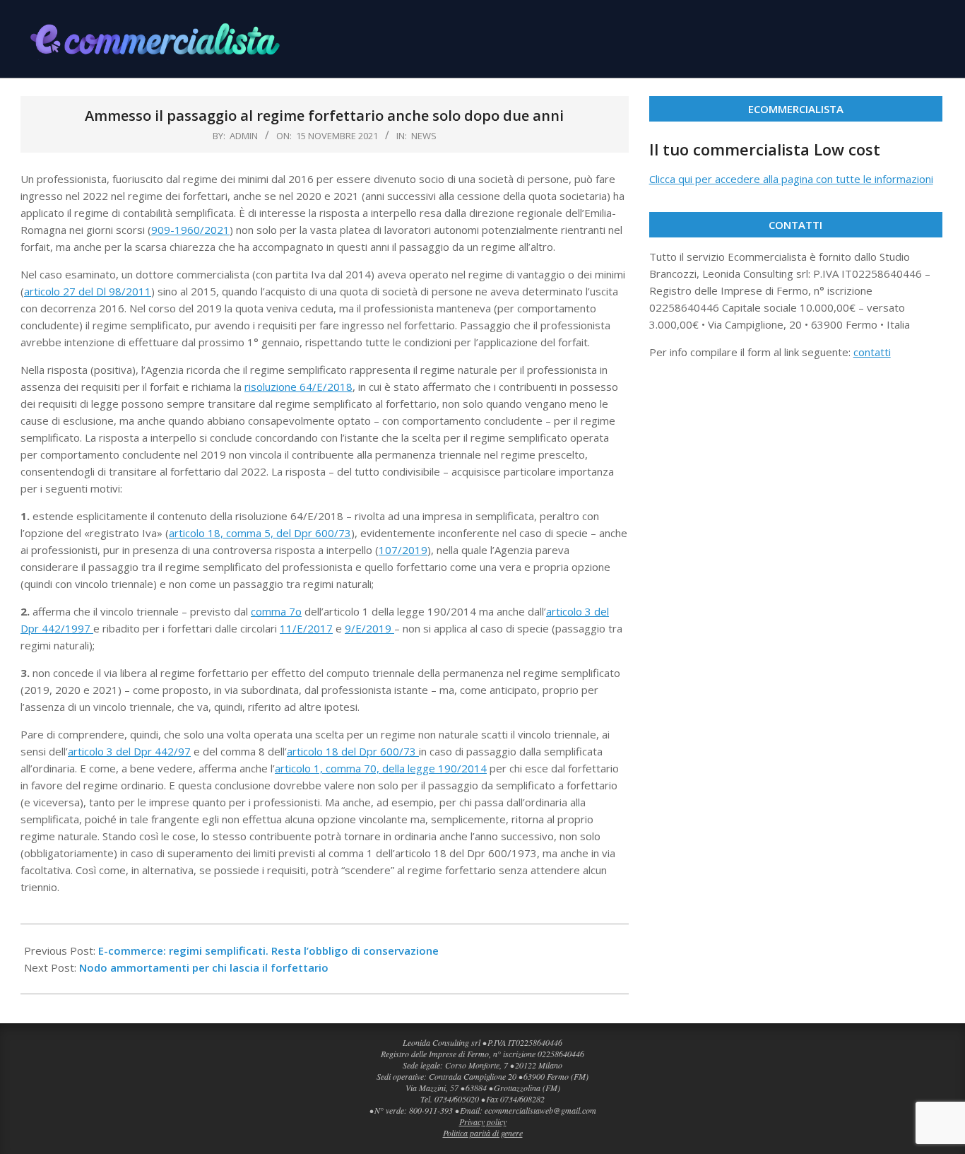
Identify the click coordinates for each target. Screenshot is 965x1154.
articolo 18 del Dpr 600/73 (353, 751)
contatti (872, 352)
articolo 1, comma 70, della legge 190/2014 (381, 768)
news (424, 135)
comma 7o (276, 611)
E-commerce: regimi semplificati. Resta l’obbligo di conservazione (268, 950)
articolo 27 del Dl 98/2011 (87, 291)
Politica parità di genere (483, 1132)
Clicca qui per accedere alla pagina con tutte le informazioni (791, 179)
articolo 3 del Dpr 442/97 (129, 751)
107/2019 (403, 550)
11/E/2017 (306, 628)
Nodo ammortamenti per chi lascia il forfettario (203, 967)
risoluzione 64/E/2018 (298, 386)
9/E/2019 (369, 628)
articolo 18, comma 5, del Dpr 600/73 (260, 533)
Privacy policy (483, 1121)
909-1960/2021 (190, 230)
